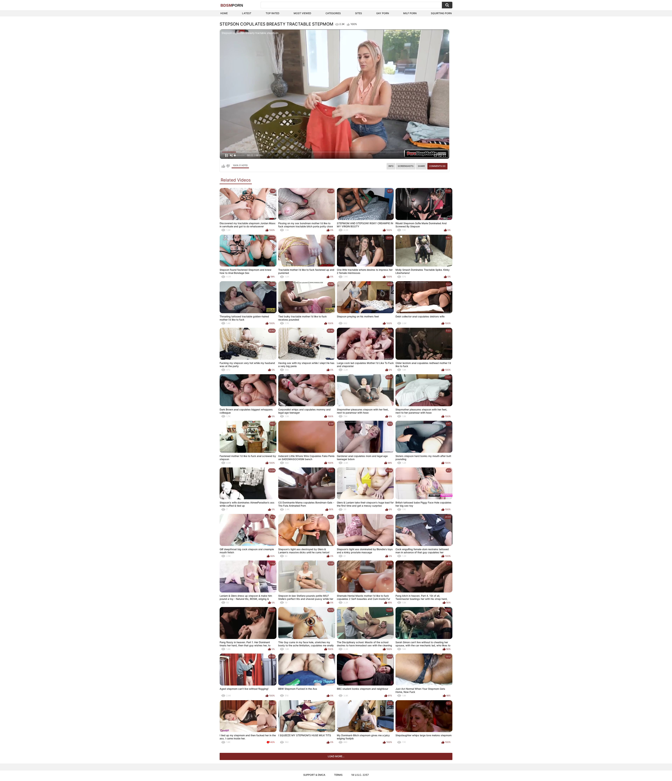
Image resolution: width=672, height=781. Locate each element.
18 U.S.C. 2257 (360, 774)
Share (421, 166)
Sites (358, 13)
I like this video (223, 166)
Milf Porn (409, 13)
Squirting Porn (441, 13)
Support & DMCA (314, 774)
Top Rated (272, 13)
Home (224, 13)
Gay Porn (382, 13)
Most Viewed (302, 13)
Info (390, 166)
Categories (333, 13)
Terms (338, 774)
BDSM (231, 5)
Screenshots (406, 166)
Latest (246, 13)
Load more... (336, 756)
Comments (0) (437, 166)
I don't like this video (228, 166)
